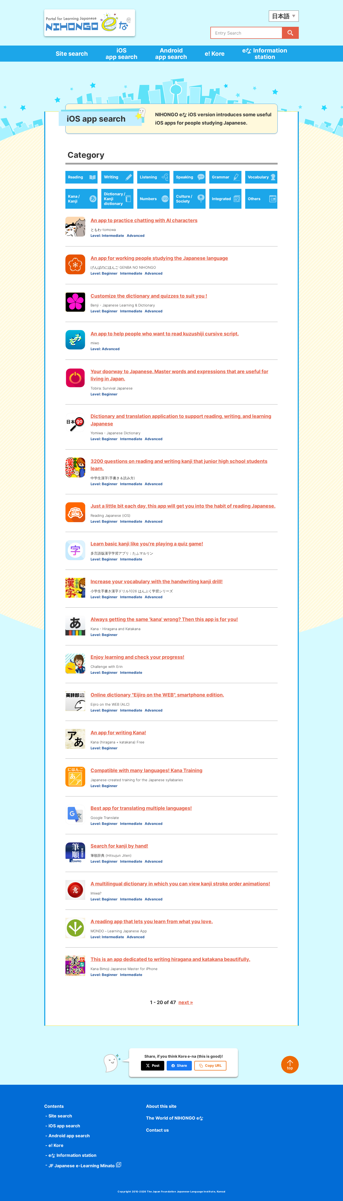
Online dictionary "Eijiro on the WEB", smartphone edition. (157, 695)
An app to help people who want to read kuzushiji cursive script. (165, 333)
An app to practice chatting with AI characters (144, 220)
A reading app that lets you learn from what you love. (152, 921)
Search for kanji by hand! (119, 846)
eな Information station (264, 53)
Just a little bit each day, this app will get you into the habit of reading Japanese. (183, 506)
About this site (161, 1106)
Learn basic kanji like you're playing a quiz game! (147, 544)
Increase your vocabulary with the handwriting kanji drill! (157, 581)
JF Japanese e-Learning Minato (82, 1165)
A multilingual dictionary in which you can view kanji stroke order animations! (180, 883)
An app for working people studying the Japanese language (159, 258)
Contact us (157, 1130)
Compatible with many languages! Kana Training (146, 770)
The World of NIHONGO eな (174, 1118)
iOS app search (121, 53)
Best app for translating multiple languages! (141, 808)
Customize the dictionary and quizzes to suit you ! (149, 296)
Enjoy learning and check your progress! (137, 657)
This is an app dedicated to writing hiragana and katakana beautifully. (170, 959)
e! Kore (215, 53)
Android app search (171, 53)
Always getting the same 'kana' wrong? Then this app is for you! (164, 619)
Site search (72, 53)
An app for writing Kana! (118, 732)
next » (185, 1002)
